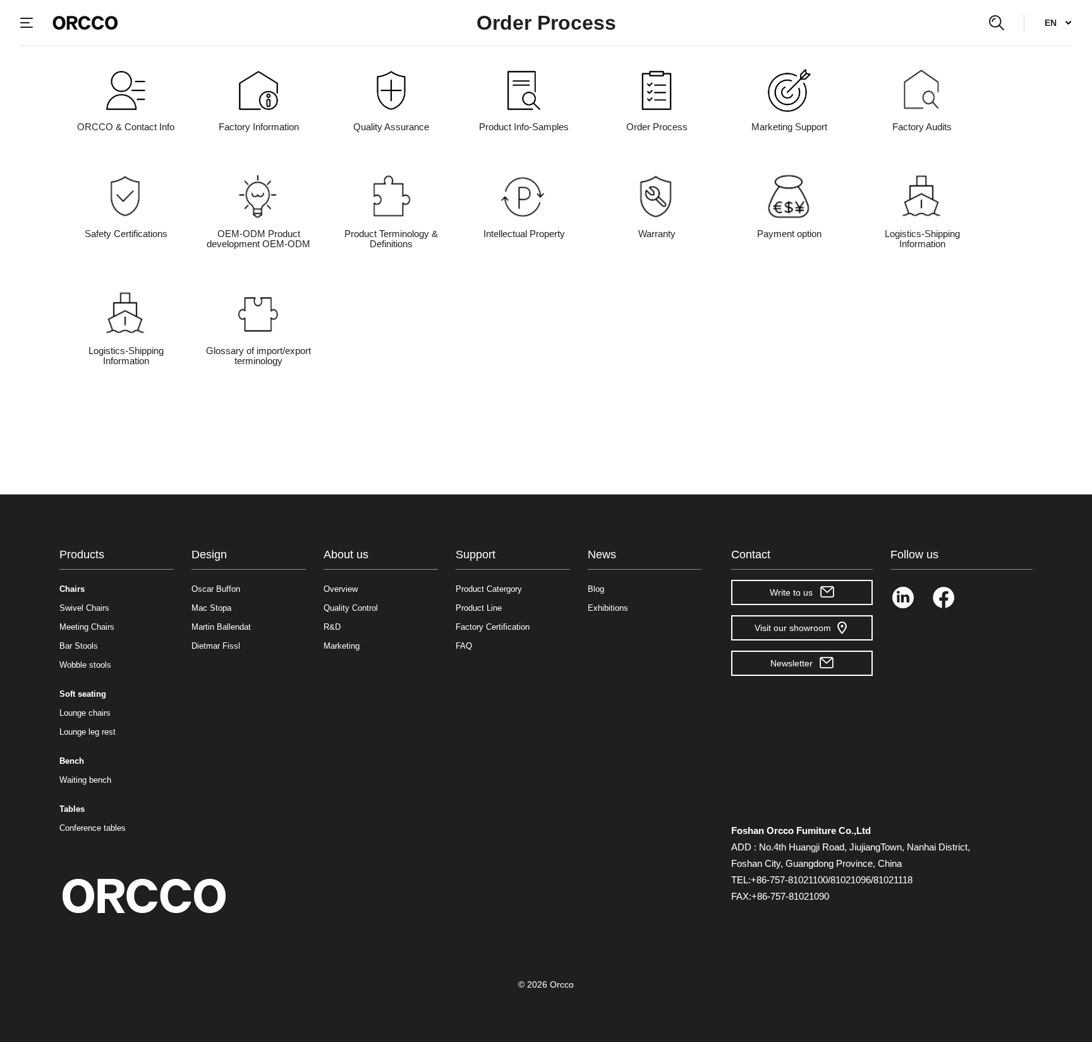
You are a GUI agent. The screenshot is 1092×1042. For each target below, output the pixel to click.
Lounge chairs (85, 713)
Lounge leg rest (87, 732)
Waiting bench (85, 780)
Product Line (479, 608)
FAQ (464, 646)
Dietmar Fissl (215, 646)
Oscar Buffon (215, 589)
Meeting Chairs (86, 627)
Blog (596, 589)
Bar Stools (78, 646)
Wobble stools (85, 665)
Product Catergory (489, 589)
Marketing (342, 646)
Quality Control (351, 608)
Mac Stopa (211, 608)
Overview (341, 589)
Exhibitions (608, 608)
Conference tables (92, 828)
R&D (332, 627)
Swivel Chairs (84, 608)
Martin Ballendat (221, 627)
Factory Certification (493, 627)
